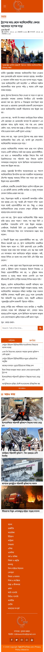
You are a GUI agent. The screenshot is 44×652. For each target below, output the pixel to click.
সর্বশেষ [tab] (11, 340)
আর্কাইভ (11, 600)
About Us (25, 650)
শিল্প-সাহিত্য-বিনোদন (15, 568)
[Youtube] (32, 640)
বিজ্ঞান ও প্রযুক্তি (13, 560)
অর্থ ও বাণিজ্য (12, 556)
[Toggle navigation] (4, 6)
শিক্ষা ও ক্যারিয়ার (14, 580)
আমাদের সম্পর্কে (13, 608)
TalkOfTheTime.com (26, 647)
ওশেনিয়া (11, 552)
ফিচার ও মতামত (13, 576)
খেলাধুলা (11, 572)
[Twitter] (17, 640)
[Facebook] (12, 640)
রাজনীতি (11, 528)
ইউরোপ (11, 536)
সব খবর (21, 388)
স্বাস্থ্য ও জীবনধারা (14, 584)
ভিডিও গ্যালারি (13, 596)
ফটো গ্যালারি (12, 592)
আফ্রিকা (10, 540)
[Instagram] (22, 640)
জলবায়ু (10, 564)
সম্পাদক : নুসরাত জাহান (22, 631)
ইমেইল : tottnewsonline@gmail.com (22, 634)
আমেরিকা (11, 532)
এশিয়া (10, 548)
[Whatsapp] (27, 640)
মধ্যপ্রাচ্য (11, 544)
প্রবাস (10, 588)
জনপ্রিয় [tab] (32, 340)
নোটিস (10, 604)
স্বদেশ (10, 524)
